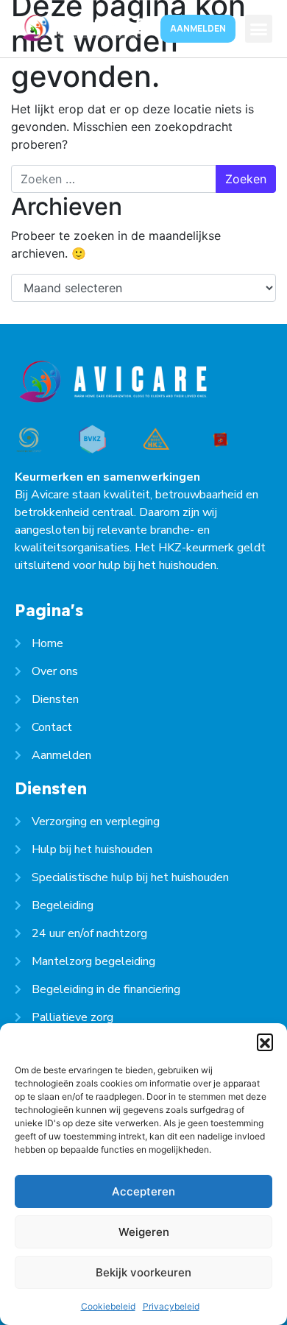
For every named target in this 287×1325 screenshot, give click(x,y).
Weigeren (143, 1232)
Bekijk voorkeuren (143, 1272)
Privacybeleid (171, 1306)
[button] (265, 1041)
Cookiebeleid (108, 1306)
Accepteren (143, 1191)
